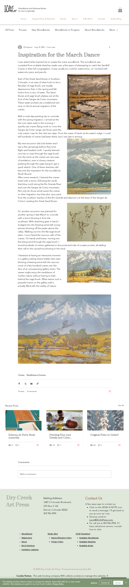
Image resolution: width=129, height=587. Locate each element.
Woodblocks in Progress (67, 30)
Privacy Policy (58, 584)
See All (121, 405)
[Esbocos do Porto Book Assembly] (23, 420)
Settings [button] (94, 582)
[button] (120, 9)
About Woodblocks (94, 30)
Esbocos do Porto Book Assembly (21, 436)
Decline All (105, 582)
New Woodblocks (41, 30)
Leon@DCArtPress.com (101, 519)
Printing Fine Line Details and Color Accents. (60, 436)
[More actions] (109, 47)
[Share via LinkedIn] (31, 383)
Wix (89, 569)
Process (23, 30)
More (112, 30)
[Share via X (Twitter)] (25, 383)
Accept (118, 582)
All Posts (9, 30)
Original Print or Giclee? (104, 435)
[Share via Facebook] (19, 383)
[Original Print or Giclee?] (105, 420)
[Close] (125, 582)
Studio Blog (53, 534)
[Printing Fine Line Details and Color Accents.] (64, 420)
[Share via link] (37, 383)
